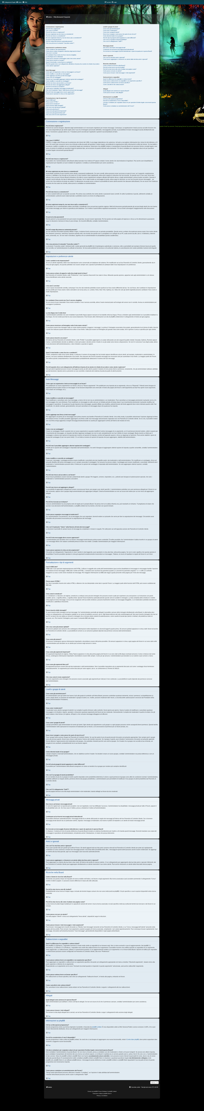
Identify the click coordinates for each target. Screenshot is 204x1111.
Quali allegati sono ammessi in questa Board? (116, 90)
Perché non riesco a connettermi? (55, 36)
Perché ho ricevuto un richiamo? (55, 86)
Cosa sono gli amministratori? (111, 28)
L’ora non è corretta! (51, 53)
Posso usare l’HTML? (52, 102)
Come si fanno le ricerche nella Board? (114, 65)
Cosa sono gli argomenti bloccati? (55, 113)
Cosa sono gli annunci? (52, 109)
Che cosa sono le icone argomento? (56, 114)
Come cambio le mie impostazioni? (56, 49)
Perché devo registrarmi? (53, 28)
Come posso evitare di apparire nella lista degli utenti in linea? (63, 51)
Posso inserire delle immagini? (54, 105)
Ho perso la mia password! (53, 39)
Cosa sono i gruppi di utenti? (111, 32)
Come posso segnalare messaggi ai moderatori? (60, 88)
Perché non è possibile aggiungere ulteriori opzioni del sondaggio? (64, 79)
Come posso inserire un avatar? (55, 60)
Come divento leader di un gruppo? (113, 36)
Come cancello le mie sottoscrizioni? (113, 84)
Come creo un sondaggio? (53, 77)
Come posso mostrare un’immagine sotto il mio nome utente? (63, 58)
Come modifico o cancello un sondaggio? (57, 81)
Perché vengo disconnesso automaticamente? (59, 41)
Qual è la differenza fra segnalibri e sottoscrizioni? (117, 79)
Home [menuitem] (20, 2)
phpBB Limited (97, 1027)
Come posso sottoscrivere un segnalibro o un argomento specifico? (122, 81)
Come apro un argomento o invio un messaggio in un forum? (63, 72)
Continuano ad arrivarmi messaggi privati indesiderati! (118, 49)
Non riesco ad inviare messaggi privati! (114, 47)
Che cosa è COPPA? (52, 30)
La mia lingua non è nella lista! (54, 56)
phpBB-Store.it (107, 1093)
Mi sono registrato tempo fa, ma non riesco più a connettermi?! (64, 37)
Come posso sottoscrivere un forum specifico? (116, 82)
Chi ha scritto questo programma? (113, 98)
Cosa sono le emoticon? (53, 103)
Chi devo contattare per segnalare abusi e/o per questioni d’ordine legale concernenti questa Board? (129, 103)
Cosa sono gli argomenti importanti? (56, 111)
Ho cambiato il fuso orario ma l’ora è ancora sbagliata (61, 55)
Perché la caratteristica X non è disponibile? (115, 100)
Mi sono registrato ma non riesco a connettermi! (59, 34)
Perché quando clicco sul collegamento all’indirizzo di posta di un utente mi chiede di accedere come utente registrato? (72, 64)
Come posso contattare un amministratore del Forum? (118, 106)
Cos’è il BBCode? (51, 100)
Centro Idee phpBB (133, 1039)
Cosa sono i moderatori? (110, 30)
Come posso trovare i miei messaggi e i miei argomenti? (119, 73)
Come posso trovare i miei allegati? (113, 92)
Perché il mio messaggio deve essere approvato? (60, 92)
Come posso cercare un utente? (112, 71)
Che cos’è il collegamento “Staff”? (112, 41)
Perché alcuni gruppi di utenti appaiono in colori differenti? (119, 37)
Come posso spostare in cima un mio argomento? (60, 94)
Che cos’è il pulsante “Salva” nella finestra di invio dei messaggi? (64, 90)
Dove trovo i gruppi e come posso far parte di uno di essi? (119, 34)
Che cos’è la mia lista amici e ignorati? (114, 57)
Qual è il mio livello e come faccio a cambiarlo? (59, 62)
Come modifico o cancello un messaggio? (58, 74)
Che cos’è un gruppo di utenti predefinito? (115, 39)
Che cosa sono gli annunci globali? (56, 107)
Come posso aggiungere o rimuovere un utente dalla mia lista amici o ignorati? (125, 59)
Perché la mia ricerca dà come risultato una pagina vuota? (119, 69)
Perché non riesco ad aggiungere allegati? (58, 84)
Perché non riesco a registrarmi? (55, 32)
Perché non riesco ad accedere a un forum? (58, 83)
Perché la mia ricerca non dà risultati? (114, 67)
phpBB (95, 1091)
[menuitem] (24, 2)
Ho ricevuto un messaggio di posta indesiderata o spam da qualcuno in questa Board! (127, 51)
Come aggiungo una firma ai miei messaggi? (58, 75)
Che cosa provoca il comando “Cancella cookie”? (60, 43)
